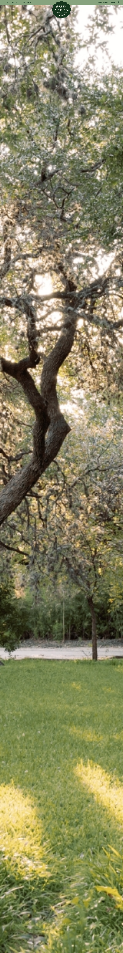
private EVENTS (26, 2)
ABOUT (113, 2)
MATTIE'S (15, 2)
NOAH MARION (103, 2)
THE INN (7, 2)
